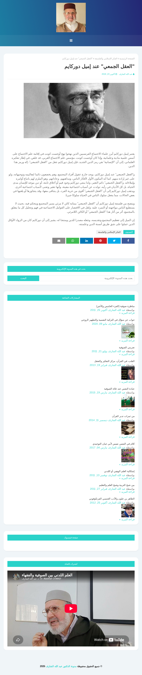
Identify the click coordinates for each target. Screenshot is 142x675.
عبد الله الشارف (125, 74)
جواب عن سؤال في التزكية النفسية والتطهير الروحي (108, 319)
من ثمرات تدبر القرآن (123, 416)
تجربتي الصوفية (127, 347)
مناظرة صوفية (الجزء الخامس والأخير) (115, 306)
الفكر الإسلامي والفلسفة (106, 58)
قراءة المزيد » (127, 312)
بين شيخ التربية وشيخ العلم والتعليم (117, 485)
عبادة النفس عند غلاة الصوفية (119, 388)
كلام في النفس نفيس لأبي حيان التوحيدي (114, 443)
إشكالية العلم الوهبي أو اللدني (119, 471)
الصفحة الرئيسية (127, 58)
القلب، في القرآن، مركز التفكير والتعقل (114, 361)
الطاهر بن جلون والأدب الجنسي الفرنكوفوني (112, 498)
